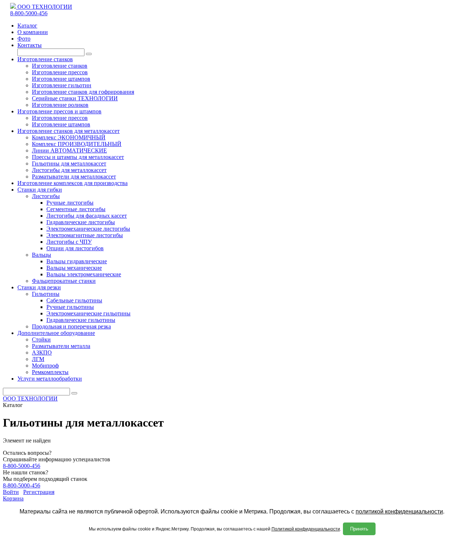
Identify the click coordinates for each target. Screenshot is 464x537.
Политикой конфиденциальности (306, 529)
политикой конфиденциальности (399, 511)
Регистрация (38, 492)
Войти (11, 492)
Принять (359, 529)
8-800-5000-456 (28, 13)
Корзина (13, 498)
